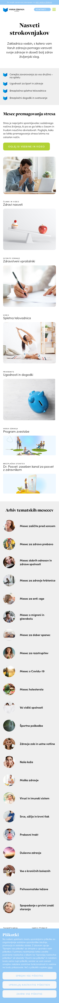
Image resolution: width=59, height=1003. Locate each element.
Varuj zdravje (40, 928)
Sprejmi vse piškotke (29, 975)
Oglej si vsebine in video (26, 146)
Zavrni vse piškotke (30, 993)
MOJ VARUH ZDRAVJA (44, 2)
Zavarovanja (10, 928)
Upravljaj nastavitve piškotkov (29, 984)
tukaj (50, 967)
